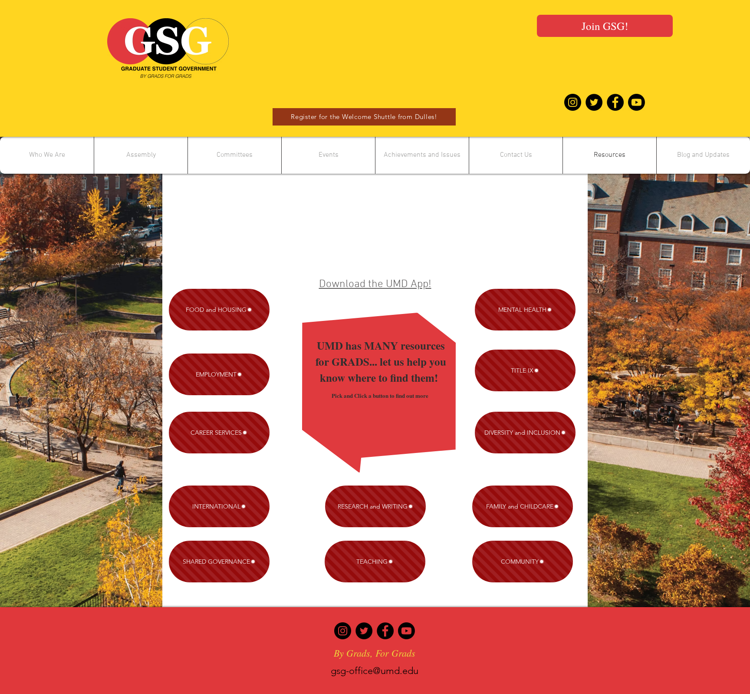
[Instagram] (342, 630)
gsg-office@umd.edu (374, 671)
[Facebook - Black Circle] (615, 102)
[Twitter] (363, 630)
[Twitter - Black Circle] (594, 102)
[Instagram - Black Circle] (572, 102)
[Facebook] (385, 630)
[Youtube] (636, 102)
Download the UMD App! (375, 284)
